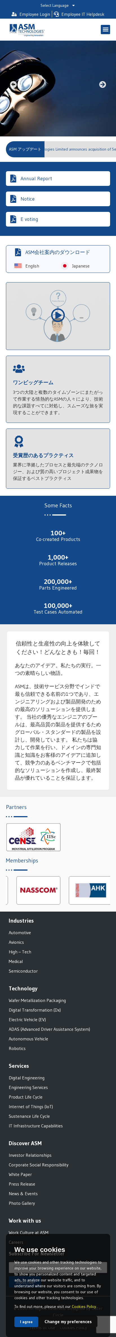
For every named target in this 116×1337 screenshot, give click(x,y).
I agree (26, 1321)
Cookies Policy (84, 1306)
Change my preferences (68, 1321)
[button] (105, 29)
